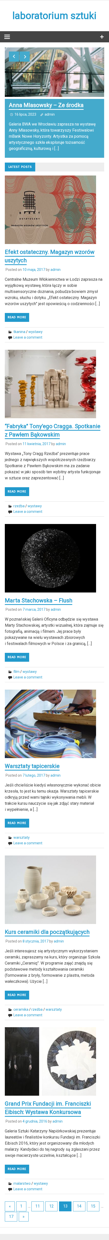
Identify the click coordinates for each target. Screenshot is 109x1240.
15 (93, 1206)
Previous (14, 56)
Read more (17, 317)
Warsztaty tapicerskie (32, 766)
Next (25, 56)
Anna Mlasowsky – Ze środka (46, 105)
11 (37, 1206)
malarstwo (22, 1183)
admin (50, 114)
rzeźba (19, 506)
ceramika (20, 1009)
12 (51, 1206)
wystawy (35, 332)
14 (79, 1206)
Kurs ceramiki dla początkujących (47, 932)
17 (11, 1216)
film (16, 672)
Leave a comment (27, 337)
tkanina (19, 332)
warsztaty (21, 837)
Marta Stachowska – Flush (38, 600)
